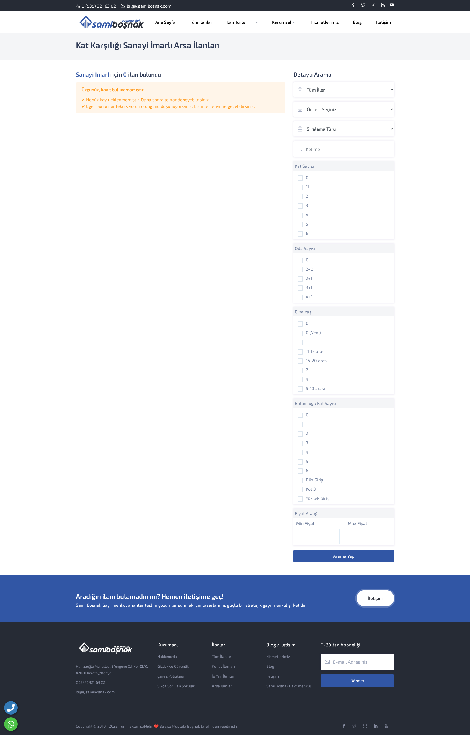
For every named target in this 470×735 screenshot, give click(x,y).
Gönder (357, 680)
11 (307, 186)
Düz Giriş (314, 479)
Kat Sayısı (304, 166)
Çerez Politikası (170, 676)
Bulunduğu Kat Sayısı (315, 403)
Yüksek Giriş (317, 498)
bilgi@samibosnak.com (149, 5)
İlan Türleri (238, 22)
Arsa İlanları (222, 686)
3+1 (309, 287)
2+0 (309, 269)
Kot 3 (311, 489)
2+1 (309, 278)
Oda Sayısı (305, 248)
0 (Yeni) (313, 332)
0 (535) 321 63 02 (99, 5)
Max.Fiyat (357, 523)
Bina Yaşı (304, 311)
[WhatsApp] (11, 724)
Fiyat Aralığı (307, 513)
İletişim (383, 22)
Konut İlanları (223, 666)
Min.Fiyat (305, 523)
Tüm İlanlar (201, 22)
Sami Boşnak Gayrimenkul (288, 686)
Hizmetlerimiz (325, 22)
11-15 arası (316, 351)
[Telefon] (11, 708)
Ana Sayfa (165, 22)
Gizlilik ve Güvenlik (173, 666)
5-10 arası (315, 388)
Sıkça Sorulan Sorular (176, 686)
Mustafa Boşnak (186, 726)
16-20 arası (317, 360)
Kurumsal (281, 22)
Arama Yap (343, 556)
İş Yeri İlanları (223, 676)
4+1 (309, 296)
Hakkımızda (167, 656)
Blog (357, 22)
